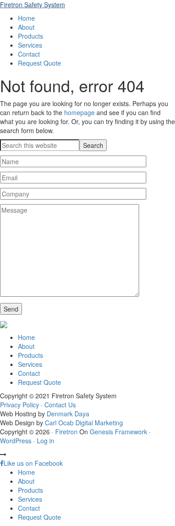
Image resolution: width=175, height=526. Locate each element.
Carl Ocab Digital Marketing (84, 422)
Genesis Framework (118, 431)
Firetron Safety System (32, 4)
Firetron (66, 431)
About (26, 346)
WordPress (15, 440)
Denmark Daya (68, 413)
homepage (79, 112)
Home (26, 337)
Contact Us (60, 404)
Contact (29, 373)
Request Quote (39, 382)
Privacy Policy (19, 404)
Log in (45, 440)
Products (30, 355)
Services (30, 364)
